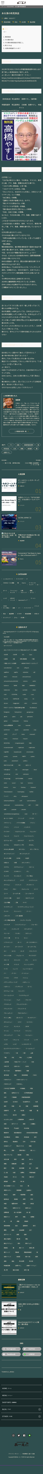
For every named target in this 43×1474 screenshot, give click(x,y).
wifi (29, 805)
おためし (31, 845)
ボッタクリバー (31, 1017)
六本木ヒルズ (7, 1084)
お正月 (26, 858)
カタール (31, 867)
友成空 (5, 1101)
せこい (25, 938)
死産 (12, 1168)
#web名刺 (6, 637)
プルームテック (7, 1013)
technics (30, 783)
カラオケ (19, 614)
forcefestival (33, 707)
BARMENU (31, 685)
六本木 (5, 606)
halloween (15, 721)
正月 (30, 1163)
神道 (4, 1203)
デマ (11, 445)
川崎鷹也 (32, 1124)
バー (19, 608)
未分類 (24, 22)
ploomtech (14, 760)
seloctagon (25, 769)
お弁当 (17, 858)
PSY (18, 765)
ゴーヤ (35, 889)
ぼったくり (19, 1017)
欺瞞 (22, 449)
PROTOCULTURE (8, 765)
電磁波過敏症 (27, 1252)
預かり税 (27, 1256)
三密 (23, 1053)
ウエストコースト (19, 831)
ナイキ (5, 969)
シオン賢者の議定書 (9, 920)
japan (16, 729)
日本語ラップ (7, 1146)
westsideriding (18, 805)
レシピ (5, 598)
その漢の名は (9, 40)
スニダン (17, 933)
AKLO (5, 676)
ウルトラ (16, 836)
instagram (11, 1349)
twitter (30, 791)
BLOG (6, 1409)
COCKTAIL (13, 694)
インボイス (26, 827)
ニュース (15, 969)
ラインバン (28, 1031)
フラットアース (21, 1008)
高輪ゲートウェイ (30, 1265)
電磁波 (16, 1252)
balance (6, 685)
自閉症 (31, 1216)
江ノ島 (5, 1172)
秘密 (23, 1203)
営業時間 (35, 1106)
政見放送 (8, 37)
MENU (7, 1395)
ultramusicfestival (8, 800)
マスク (19, 1022)
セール (16, 938)
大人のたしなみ (7, 1119)
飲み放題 (21, 1261)
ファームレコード (8, 995)
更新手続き (21, 1150)
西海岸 (25, 1221)
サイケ (24, 902)
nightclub (20, 747)
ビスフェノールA (8, 991)
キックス (12, 592)
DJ (37, 584)
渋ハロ (14, 1177)
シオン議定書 (18, 916)
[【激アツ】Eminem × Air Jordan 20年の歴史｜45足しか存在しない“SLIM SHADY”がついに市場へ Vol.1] (9, 1290)
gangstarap (29, 712)
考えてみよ (8, 45)
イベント (22, 505)
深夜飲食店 (31, 1172)
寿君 (23, 1124)
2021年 (5, 654)
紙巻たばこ (27, 1208)
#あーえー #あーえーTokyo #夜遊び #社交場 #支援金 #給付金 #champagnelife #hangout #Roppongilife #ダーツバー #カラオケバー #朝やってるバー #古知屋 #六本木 (20, 641)
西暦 (17, 1221)
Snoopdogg (6, 778)
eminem (34, 703)
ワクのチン (6, 1053)
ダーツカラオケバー (31, 942)
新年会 (5, 1141)
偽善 (18, 445)
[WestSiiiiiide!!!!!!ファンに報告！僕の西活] (9, 1327)
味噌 (12, 1106)
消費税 (21, 1172)
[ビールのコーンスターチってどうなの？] (9, 485)
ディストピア (32, 955)
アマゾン (32, 822)
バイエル (6, 977)
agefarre (6, 672)
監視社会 (6, 1199)
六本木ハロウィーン (21, 1079)
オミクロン (21, 849)
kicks (23, 734)
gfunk (5, 716)
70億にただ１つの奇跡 (9, 663)
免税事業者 (24, 1075)
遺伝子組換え (7, 1239)
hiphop (25, 721)
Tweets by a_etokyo (8, 1372)
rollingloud (6, 769)
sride (5, 783)
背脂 (23, 1216)
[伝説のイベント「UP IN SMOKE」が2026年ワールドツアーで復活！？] (9, 503)
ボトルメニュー (7, 1022)
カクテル (6, 867)
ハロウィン (6, 986)
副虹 (4, 1093)
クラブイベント (32, 880)
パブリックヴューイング (10, 982)
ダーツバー (6, 946)
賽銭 (4, 1230)
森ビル (30, 1159)
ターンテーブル (31, 946)
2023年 (14, 654)
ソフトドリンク (7, 942)
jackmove (6, 729)
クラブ (21, 880)
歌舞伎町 (13, 1163)
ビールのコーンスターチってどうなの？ (28, 481)
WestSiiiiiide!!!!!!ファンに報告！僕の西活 (28, 1323)
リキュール (15, 1039)
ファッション (13, 590)
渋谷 (22, 1177)
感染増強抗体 (17, 1132)
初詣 (31, 1088)
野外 (18, 1243)
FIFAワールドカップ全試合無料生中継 (14, 707)
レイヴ (35, 1039)
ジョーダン (33, 924)
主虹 (12, 1057)
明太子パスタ (19, 1146)
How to (21, 559)
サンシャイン (17, 911)
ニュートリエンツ (27, 969)
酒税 (26, 1239)
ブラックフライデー (21, 1004)
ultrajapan (24, 796)
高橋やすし (7, 452)
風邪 (36, 1256)
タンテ (21, 951)
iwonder (27, 725)
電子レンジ (6, 1252)
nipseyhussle (17, 752)
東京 (15, 1159)
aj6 (33, 672)
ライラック (16, 1031)
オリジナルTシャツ (8, 853)
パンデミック (18, 986)
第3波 (31, 1203)
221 (22, 654)
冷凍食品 (22, 1088)
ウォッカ (6, 836)
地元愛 (21, 1110)
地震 (30, 1110)
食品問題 (32, 22)
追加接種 (21, 1230)
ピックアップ (6, 617)
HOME (7, 1388)
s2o (15, 769)
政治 (16, 22)
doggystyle (15, 703)
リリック (12, 600)
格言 (22, 1159)
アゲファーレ (7, 822)
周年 (4, 1106)
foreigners (6, 712)
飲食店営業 (6, 1265)
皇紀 (31, 1194)
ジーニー (28, 911)
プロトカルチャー (22, 1013)
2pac (30, 654)
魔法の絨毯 (15, 1270)
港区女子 (31, 1177)
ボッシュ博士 (7, 1017)
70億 (32, 659)
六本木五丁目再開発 (9, 1088)
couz (32, 694)
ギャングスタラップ (9, 880)
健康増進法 (17, 1070)
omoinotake (29, 752)
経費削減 (6, 1212)
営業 (26, 1106)
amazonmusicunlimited (10, 681)
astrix (33, 681)
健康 (31, 590)
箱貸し (5, 1208)
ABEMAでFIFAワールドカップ (29, 663)
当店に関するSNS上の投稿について (29, 1305)
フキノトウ (27, 1000)
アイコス (31, 818)
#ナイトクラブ (7, 645)
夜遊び (23, 1115)
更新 (12, 1150)
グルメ (5, 889)
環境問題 (18, 1190)
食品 (12, 1261)
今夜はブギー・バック (19, 1062)
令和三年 (6, 1066)
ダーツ (5, 590)
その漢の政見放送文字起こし (14, 43)
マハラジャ (29, 1022)
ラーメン (33, 598)
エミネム (6, 845)
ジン (4, 929)
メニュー (6, 1026)
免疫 (15, 1075)
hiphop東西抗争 (8, 725)
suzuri (13, 783)
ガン (27, 871)
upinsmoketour (31, 800)
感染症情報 (7, 22)
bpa (15, 690)
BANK (15, 685)
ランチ (5, 1039)
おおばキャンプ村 (18, 845)
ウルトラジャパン (28, 836)
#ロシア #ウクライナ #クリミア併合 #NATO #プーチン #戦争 (20, 650)
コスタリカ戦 (7, 898)
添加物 (5, 1177)
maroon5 (32, 734)
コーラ (5, 893)
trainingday (20, 791)
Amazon (14, 676)
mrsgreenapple (19, 743)
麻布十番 (26, 1270)
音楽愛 (17, 1256)
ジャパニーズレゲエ (25, 920)
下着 (4, 1057)
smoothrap (6, 774)
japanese (25, 729)
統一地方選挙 (17, 1212)
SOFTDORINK (18, 778)
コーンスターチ (29, 893)
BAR (22, 685)
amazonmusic (26, 676)
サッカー (6, 911)
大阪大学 (31, 1119)
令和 (32, 1062)
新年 (35, 1137)
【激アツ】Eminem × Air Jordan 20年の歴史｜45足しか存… (29, 1287)
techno (5, 787)
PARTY (23, 756)
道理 (17, 1234)
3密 (13, 659)
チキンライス (32, 951)
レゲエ (5, 1044)
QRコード (27, 765)
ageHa (15, 672)
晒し (4, 1150)
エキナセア (20, 840)
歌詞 (22, 1163)
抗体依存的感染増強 (31, 1132)
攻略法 (16, 1137)
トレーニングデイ (28, 964)
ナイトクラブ (19, 579)
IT (27, 579)
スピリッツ (24, 592)
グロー (14, 889)
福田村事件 (14, 1203)
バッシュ (25, 977)
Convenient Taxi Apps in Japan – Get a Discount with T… (29, 554)
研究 (31, 1199)
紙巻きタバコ (16, 1208)
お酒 (22, 590)
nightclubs (31, 747)
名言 (36, 1101)
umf (20, 800)
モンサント (16, 1026)
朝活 (27, 1155)
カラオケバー (17, 871)
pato (5, 760)
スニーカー (6, 933)
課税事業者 (6, 1225)
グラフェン (6, 884)
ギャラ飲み (6, 608)
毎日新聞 (21, 1168)
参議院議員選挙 (28, 445)
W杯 (4, 809)
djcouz (5, 703)
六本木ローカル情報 (8, 583)
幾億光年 (6, 1132)
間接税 (5, 1248)
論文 (16, 1225)
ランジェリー (28, 1035)
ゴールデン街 (16, 893)
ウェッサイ (32, 831)
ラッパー (31, 584)
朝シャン (32, 1150)
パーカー (13, 973)
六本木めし (19, 1084)
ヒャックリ (21, 991)
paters (32, 756)
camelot (24, 690)
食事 (14, 608)
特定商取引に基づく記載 (28, 1454)
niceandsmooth (8, 747)
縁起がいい (6, 1216)
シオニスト (6, 916)
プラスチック (7, 1004)
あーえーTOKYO (8, 818)
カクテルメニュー (18, 867)
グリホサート (29, 884)
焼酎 (13, 1181)
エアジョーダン (7, 840)
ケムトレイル (25, 889)
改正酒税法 (6, 1137)
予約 (20, 1057)
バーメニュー (25, 973)
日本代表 (32, 1141)
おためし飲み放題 (8, 849)
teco (14, 787)
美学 (16, 1216)
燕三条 (21, 1181)
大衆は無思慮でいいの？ (13, 48)
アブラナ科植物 (20, 822)
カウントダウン (25, 862)
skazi (35, 769)
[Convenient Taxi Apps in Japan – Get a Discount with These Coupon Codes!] (9, 558)
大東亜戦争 (20, 1119)
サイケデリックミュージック (25, 907)
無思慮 (30, 449)
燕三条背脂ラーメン (9, 1186)
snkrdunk (25, 774)
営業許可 (6, 1110)
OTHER (7, 1416)
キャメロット (17, 876)
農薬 (12, 1230)
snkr (16, 774)
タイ (4, 951)
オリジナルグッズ (24, 853)
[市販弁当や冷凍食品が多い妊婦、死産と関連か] (9, 540)
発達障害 (22, 1194)
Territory (23, 787)
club (4, 694)
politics (24, 760)
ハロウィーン (25, 982)
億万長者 (6, 1075)
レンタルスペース (8, 579)
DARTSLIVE (15, 699)
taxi (21, 783)
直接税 (15, 1199)
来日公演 (6, 1159)
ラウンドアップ (7, 1035)
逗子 (30, 1230)
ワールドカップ (29, 1048)
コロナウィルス (29, 898)
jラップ (14, 734)
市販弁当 (6, 1128)
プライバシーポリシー (13, 1454)
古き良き (15, 1101)
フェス (17, 1000)
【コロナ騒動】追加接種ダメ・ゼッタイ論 (31, 463)
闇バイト (21, 1248)
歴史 (4, 1168)
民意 (36, 1168)
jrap (34, 729)
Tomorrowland (7, 791)
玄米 (21, 1186)
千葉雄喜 (13, 1097)
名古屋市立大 (26, 1101)
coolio (23, 694)
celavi (33, 690)
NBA (30, 743)
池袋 (13, 1172)
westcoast (6, 805)
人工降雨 (29, 1057)
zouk (25, 814)
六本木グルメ (7, 1079)
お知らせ (22, 486)
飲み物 (30, 1261)
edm (25, 703)
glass (13, 716)
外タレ (5, 1115)
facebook (11, 1354)
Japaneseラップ (22, 600)
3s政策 (5, 659)
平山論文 (16, 1128)
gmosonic (29, 716)
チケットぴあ (7, 955)
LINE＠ (32, 1354)
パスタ (15, 977)
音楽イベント (7, 1256)
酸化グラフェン (7, 1243)
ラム (18, 1035)
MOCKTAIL (6, 743)
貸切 (33, 1225)
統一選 (27, 1212)
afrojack (26, 667)
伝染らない (16, 1066)
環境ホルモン (7, 1190)
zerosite (23, 809)
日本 (14, 449)
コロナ (17, 898)
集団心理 (31, 1248)
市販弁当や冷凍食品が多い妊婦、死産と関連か (29, 536)
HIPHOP (12, 598)
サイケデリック (7, 907)
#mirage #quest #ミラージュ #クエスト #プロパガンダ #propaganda (20, 632)
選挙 (25, 1234)
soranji (29, 778)
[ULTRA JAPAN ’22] (9, 521)
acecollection (7, 667)
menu (5, 738)
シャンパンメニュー (20, 924)
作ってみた (6, 1070)
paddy (5, 756)
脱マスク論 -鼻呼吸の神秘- (12, 463)
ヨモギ (26, 1026)
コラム (15, 617)
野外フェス (27, 1243)
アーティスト (32, 583)
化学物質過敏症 (28, 1093)
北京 (4, 1097)
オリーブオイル (34, 849)
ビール (29, 986)
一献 (16, 1053)
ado (17, 667)
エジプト (31, 840)
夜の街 (14, 1115)
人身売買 (6, 1062)
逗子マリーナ (7, 1234)
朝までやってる (7, 1155)
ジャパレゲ (6, 924)
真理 (23, 1199)
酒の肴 (17, 1239)
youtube (13, 809)
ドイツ (34, 960)
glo (20, 716)
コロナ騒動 (6, 902)
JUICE (5, 734)
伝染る (26, 1066)
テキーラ (6, 960)
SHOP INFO (9, 1402)
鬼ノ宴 (5, 1270)
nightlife (6, 752)
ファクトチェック (23, 995)
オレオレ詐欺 (7, 858)
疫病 (13, 1194)
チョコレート (19, 955)
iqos (19, 725)
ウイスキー (6, 831)
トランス (16, 964)
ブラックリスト (7, 1008)
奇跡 (4, 1124)
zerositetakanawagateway (11, 814)
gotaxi (5, 721)
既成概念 (15, 1141)
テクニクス (16, 960)
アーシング (20, 818)
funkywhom (18, 712)
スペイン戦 (6, 938)
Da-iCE (5, 699)
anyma (24, 681)
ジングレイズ (14, 929)
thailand (33, 787)
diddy (25, 699)
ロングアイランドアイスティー (12, 1048)
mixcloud (14, 738)
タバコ (32, 592)
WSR (36, 805)
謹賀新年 (25, 1225)
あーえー (34, 814)
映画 (29, 1146)
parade (14, 756)
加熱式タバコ (14, 1093)
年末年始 (26, 1128)
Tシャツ (5, 796)
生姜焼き (28, 1190)
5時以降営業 (23, 659)
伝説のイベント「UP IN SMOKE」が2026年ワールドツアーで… (29, 499)
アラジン (6, 827)
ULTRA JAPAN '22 (24, 517)
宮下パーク (14, 1124)
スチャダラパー (28, 929)
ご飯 (16, 902)
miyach (25, 738)
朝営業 (18, 1155)
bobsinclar (6, 690)
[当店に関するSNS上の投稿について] (9, 1309)
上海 (31, 1053)
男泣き (5, 1194)
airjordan (25, 672)
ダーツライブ (18, 946)
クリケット (17, 884)
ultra (14, 796)
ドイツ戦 (6, 964)
